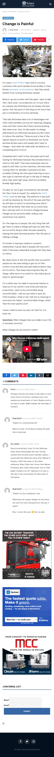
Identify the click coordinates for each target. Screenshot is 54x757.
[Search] (50, 4)
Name (6, 700)
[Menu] (4, 4)
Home (5, 11)
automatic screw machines (21, 89)
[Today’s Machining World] (28, 4)
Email (6, 705)
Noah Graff (14, 30)
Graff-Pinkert (18, 83)
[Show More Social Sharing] (49, 39)
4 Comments (15, 33)
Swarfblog (12, 11)
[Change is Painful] (27, 61)
